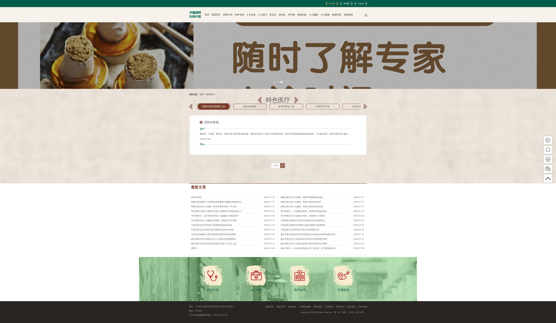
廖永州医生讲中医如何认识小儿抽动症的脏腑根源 (213, 239)
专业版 (346, 3)
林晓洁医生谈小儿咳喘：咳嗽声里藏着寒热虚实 (302, 197)
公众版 (332, 3)
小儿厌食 (251, 14)
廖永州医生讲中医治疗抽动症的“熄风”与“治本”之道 (214, 243)
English (361, 3)
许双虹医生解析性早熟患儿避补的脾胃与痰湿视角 (303, 225)
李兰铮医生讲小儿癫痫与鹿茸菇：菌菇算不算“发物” (214, 220)
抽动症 (282, 14)
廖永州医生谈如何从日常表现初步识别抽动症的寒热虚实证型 (308, 234)
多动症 (272, 14)
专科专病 (239, 14)
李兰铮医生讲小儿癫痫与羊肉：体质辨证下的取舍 (303, 216)
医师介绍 (227, 14)
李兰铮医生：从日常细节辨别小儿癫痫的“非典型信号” (215, 216)
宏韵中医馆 (196, 197)
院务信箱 (363, 306)
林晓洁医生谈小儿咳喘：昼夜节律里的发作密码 (302, 206)
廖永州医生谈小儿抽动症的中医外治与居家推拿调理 (304, 239)
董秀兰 (194, 248)
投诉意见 (352, 306)
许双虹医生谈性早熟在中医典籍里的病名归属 (211, 225)
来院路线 (348, 14)
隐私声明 (281, 306)
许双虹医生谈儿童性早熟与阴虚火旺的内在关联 (212, 230)
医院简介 (216, 14)
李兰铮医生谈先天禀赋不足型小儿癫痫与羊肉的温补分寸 (216, 211)
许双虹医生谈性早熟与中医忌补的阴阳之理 (300, 230)
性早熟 (291, 14)
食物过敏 (302, 14)
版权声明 (269, 306)
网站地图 (318, 306)
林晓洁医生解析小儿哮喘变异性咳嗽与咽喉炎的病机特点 (216, 202)
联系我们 (340, 306)
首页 (207, 14)
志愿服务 (329, 306)
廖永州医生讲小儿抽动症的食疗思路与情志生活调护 (304, 243)
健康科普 (336, 14)
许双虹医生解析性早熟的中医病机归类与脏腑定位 (303, 220)
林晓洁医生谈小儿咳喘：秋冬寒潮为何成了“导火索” (214, 206)
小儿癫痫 (313, 14)
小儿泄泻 (262, 14)
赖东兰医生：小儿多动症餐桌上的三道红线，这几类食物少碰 (308, 248)
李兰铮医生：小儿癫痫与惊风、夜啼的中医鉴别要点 (304, 211)
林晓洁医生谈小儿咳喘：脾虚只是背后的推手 (301, 202)
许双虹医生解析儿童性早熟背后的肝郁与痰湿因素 (213, 234)
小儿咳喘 (325, 14)
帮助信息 (292, 306)
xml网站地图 (305, 306)
